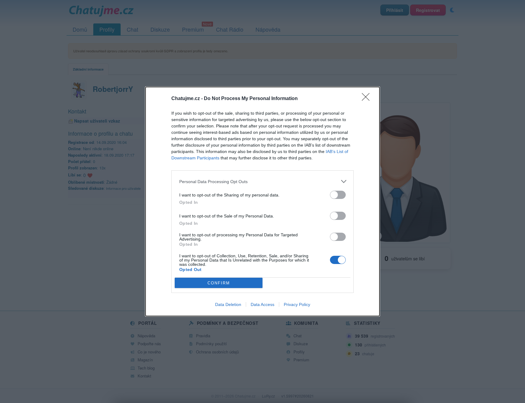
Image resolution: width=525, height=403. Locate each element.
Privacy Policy (297, 304)
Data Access (262, 304)
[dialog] (262, 201)
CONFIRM (219, 283)
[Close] (367, 99)
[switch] (338, 195)
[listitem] (262, 181)
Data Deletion (228, 304)
